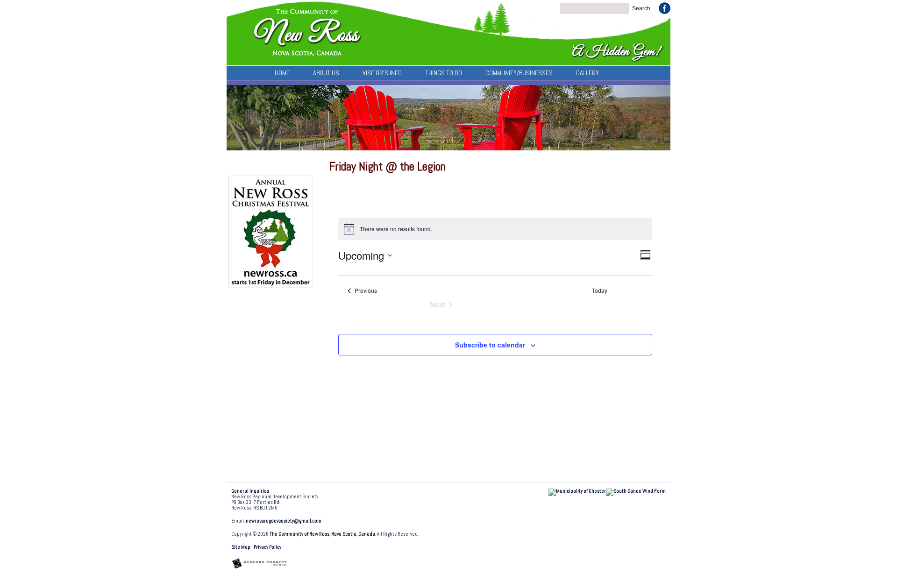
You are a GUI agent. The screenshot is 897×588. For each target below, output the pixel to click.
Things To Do (443, 73)
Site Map (240, 547)
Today (599, 290)
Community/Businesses (519, 73)
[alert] (495, 229)
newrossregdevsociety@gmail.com (283, 521)
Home (282, 73)
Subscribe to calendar (490, 344)
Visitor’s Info (382, 73)
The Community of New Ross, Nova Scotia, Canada (322, 534)
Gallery (587, 73)
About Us (326, 73)
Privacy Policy (267, 547)
